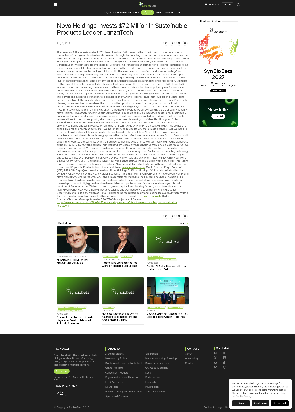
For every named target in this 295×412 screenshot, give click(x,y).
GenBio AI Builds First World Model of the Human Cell (167, 268)
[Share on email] (185, 43)
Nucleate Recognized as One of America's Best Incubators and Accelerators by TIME (120, 316)
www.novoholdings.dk (148, 196)
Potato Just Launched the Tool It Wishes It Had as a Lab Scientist (121, 264)
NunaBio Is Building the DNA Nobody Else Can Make (73, 261)
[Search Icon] (238, 4)
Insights (107, 12)
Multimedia (133, 12)
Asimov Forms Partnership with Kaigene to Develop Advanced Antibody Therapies (75, 320)
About (178, 12)
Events (159, 12)
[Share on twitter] (165, 43)
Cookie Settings (244, 396)
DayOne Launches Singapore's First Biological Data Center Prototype (167, 315)
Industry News (120, 12)
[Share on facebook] (172, 43)
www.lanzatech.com (133, 167)
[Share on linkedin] (178, 43)
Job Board (169, 12)
